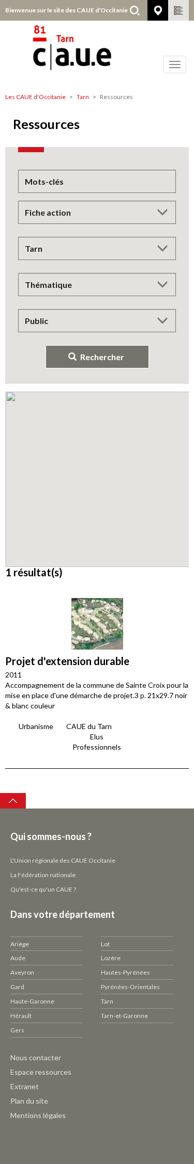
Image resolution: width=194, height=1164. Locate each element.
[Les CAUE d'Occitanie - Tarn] (97, 54)
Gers (17, 1030)
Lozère (111, 958)
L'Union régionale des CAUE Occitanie (62, 860)
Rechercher (134, 10)
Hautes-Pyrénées (125, 972)
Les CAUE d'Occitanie (35, 97)
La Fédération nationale (43, 875)
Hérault (21, 1016)
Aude (17, 958)
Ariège (19, 944)
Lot (105, 944)
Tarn (83, 97)
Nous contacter (35, 1057)
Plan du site (29, 1100)
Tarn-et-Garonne (124, 1016)
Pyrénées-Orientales (130, 987)
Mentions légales (38, 1115)
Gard (17, 987)
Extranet (24, 1086)
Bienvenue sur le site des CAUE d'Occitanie (66, 10)
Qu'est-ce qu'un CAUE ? (43, 889)
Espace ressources (40, 1072)
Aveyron (22, 972)
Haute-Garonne (32, 1001)
